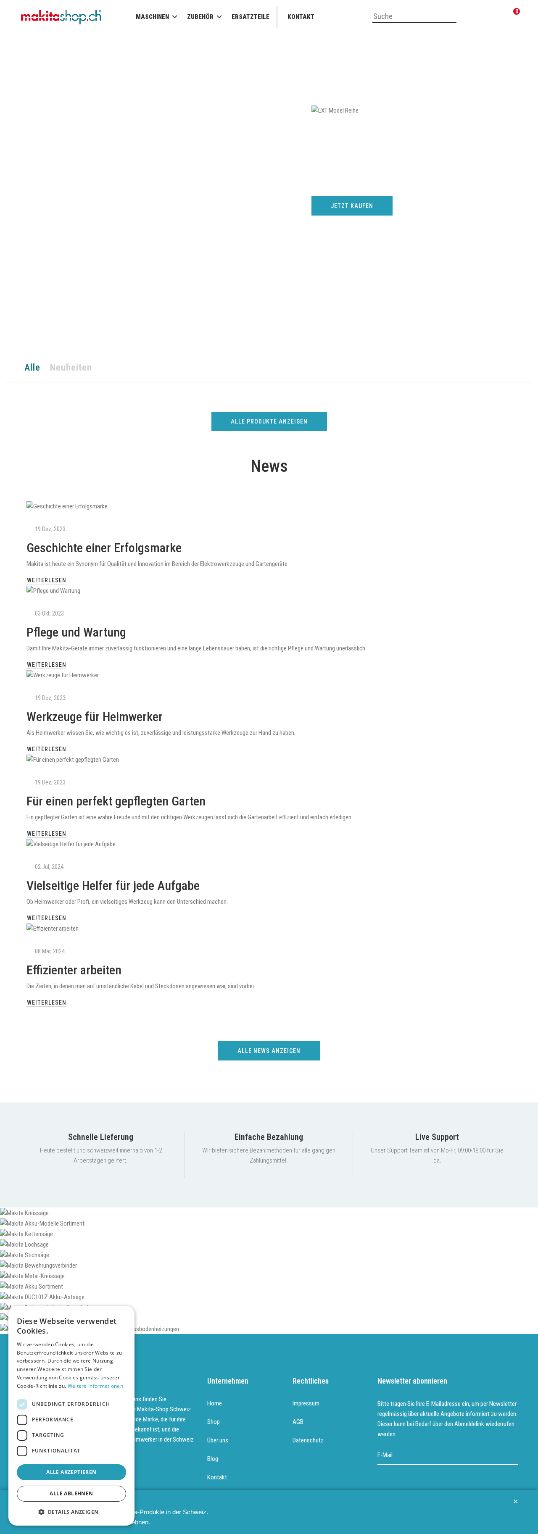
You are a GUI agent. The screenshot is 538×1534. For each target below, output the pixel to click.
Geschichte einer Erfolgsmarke (104, 547)
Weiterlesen (46, 580)
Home (214, 1403)
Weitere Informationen (95, 1385)
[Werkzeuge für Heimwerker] (269, 675)
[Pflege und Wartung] (269, 590)
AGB (298, 1422)
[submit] (512, 1455)
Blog (212, 1459)
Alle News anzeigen (269, 1050)
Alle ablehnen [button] (71, 1493)
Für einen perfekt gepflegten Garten (116, 801)
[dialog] (71, 1416)
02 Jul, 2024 (49, 866)
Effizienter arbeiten (73, 970)
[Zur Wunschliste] (494, 17)
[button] (71, 1512)
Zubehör (200, 17)
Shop (213, 1422)
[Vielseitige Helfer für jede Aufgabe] (269, 844)
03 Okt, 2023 (49, 613)
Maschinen (152, 17)
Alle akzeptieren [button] (71, 1472)
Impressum (306, 1403)
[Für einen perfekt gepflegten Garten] (269, 759)
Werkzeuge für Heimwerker (94, 716)
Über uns (217, 1440)
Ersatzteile (250, 17)
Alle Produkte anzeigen (269, 421)
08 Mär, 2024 (50, 951)
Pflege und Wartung (76, 632)
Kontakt (300, 17)
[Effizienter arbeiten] (269, 928)
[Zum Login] (473, 17)
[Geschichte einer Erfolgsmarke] (269, 506)
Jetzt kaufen (352, 206)
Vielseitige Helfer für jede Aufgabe (113, 885)
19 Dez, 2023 (50, 529)
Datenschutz (308, 1440)
